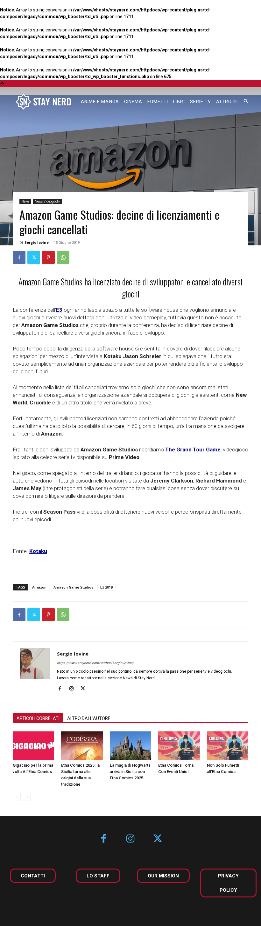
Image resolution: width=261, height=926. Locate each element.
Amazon (39, 587)
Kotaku (38, 551)
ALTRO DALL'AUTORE (88, 718)
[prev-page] (17, 797)
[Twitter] (33, 257)
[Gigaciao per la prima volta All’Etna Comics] (33, 745)
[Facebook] (19, 257)
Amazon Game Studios (73, 587)
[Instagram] (73, 689)
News (25, 201)
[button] (246, 101)
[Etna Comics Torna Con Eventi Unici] (179, 745)
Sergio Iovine (37, 242)
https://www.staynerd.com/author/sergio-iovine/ (95, 663)
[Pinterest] (48, 257)
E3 (59, 310)
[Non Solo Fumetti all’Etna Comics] (227, 745)
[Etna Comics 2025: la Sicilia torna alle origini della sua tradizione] (81, 745)
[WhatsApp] (63, 257)
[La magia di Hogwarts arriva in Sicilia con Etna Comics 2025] (130, 745)
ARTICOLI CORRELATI (38, 718)
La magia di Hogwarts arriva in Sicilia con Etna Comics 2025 (130, 771)
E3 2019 (106, 587)
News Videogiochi (47, 201)
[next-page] (27, 797)
